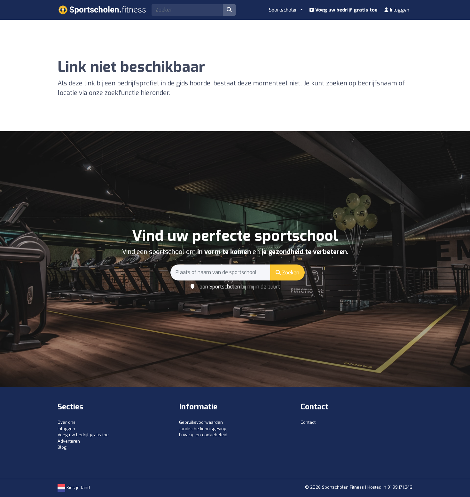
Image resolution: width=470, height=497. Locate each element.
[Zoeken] (229, 10)
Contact (308, 422)
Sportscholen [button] (284, 10)
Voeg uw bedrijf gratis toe (346, 10)
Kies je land (77, 487)
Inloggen (399, 10)
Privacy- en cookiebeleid (203, 435)
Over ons (66, 422)
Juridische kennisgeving (202, 428)
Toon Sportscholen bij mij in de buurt (237, 286)
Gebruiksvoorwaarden (201, 422)
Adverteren (69, 441)
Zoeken (290, 272)
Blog (62, 447)
